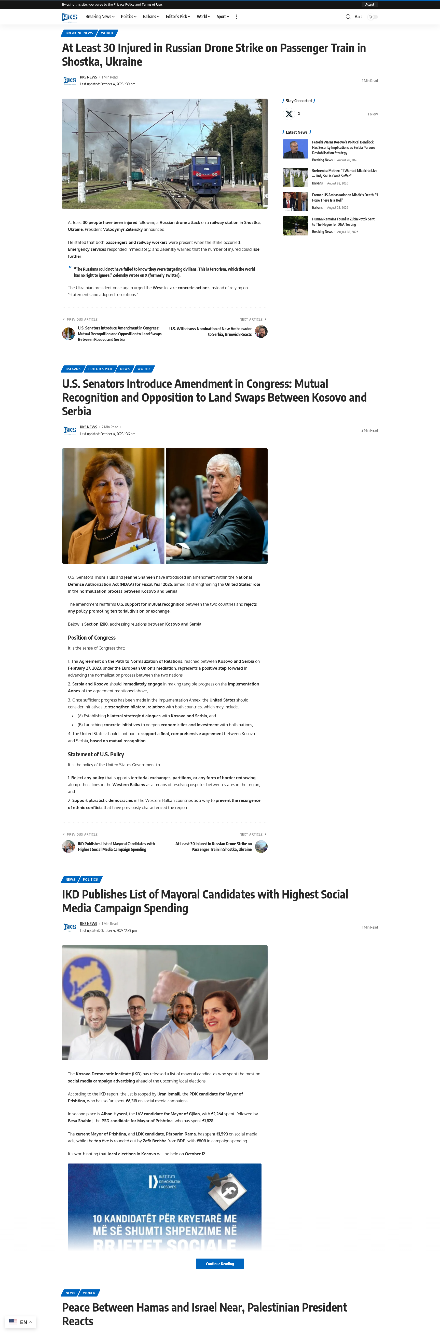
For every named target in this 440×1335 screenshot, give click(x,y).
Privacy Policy (124, 4)
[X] (330, 114)
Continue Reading (220, 1263)
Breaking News (79, 33)
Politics (90, 879)
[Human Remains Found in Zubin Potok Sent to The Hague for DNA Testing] (295, 225)
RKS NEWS (88, 77)
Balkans (317, 183)
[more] (236, 16)
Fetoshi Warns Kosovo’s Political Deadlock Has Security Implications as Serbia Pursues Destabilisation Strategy (343, 147)
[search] (348, 16)
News (125, 369)
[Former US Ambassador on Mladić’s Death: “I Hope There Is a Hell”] (295, 201)
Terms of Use (152, 4)
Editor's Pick (100, 369)
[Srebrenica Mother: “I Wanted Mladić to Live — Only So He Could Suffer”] (295, 177)
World (107, 33)
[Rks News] (69, 16)
